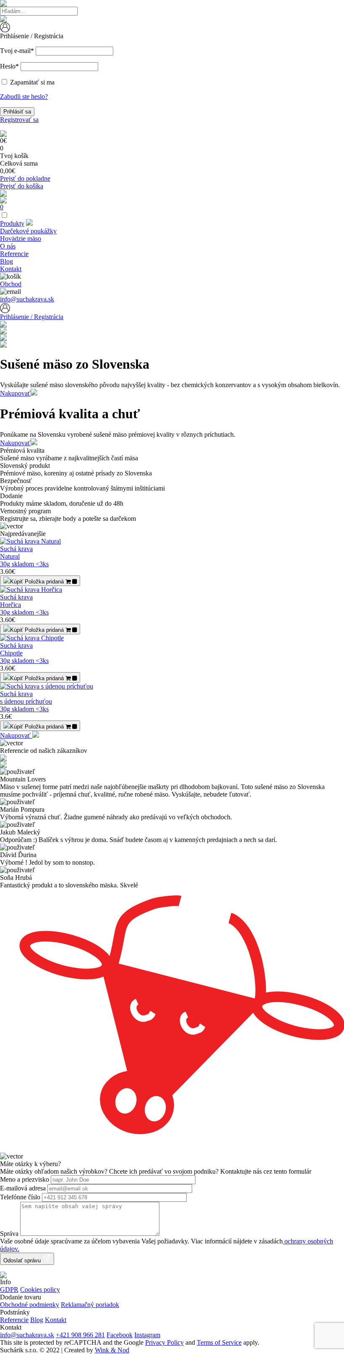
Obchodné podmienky (29, 1304)
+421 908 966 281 (80, 1334)
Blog (6, 261)
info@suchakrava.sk (27, 299)
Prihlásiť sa (17, 111)
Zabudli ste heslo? (24, 96)
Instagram (147, 1334)
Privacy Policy (164, 1342)
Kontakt (10, 268)
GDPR (9, 1289)
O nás (8, 246)
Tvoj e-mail (17, 50)
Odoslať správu (22, 1260)
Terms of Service (219, 1342)
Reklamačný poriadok (90, 1304)
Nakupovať (15, 393)
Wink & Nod (112, 1350)
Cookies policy (40, 1289)
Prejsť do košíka (21, 186)
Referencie (14, 253)
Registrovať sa (19, 119)
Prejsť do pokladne (25, 178)
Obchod (10, 284)
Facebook (120, 1334)
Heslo (9, 66)
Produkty (12, 223)
